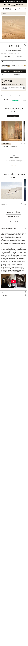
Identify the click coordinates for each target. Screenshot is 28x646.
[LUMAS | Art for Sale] (7, 9)
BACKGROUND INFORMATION (9, 228)
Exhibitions (4, 295)
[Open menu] (1, 8)
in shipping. (18, 74)
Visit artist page (13, 216)
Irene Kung (13, 45)
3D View (23, 40)
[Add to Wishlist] (25, 45)
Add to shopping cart (12, 71)
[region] (13, 134)
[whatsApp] (15, 9)
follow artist (13, 221)
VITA (2, 292)
